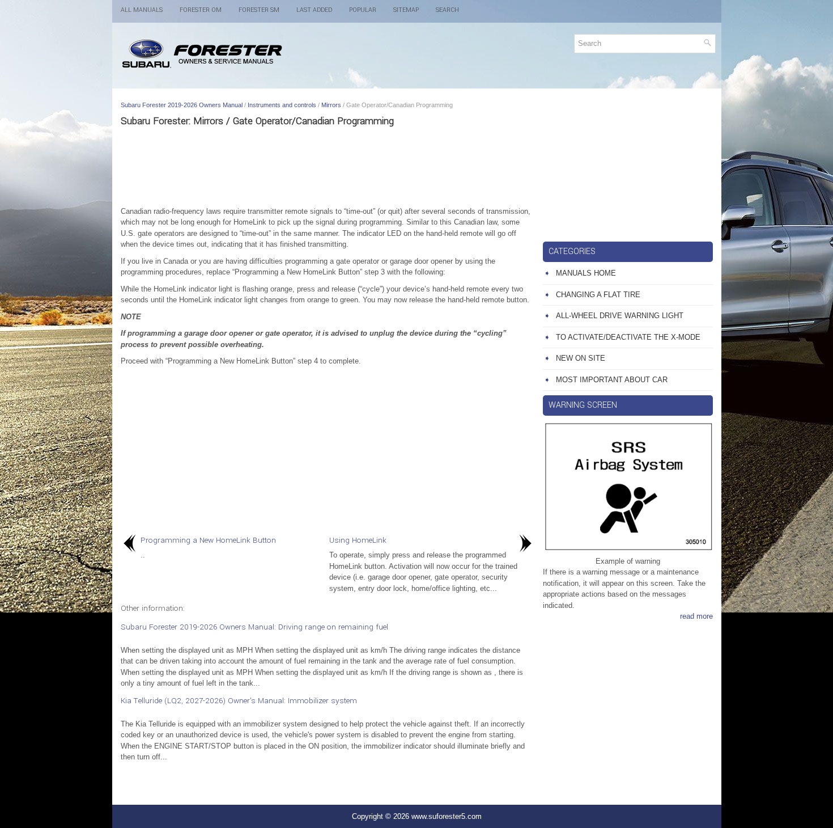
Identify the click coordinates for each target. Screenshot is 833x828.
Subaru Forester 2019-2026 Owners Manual (182, 105)
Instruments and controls (282, 105)
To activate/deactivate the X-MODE (628, 337)
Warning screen (583, 405)
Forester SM (259, 10)
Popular (362, 10)
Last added (314, 10)
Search (447, 10)
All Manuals (142, 10)
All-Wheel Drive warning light (619, 315)
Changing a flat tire (598, 294)
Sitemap (406, 10)
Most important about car (612, 379)
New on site (580, 358)
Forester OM (201, 10)
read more (696, 616)
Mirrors (331, 105)
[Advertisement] (327, 166)
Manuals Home (586, 273)
